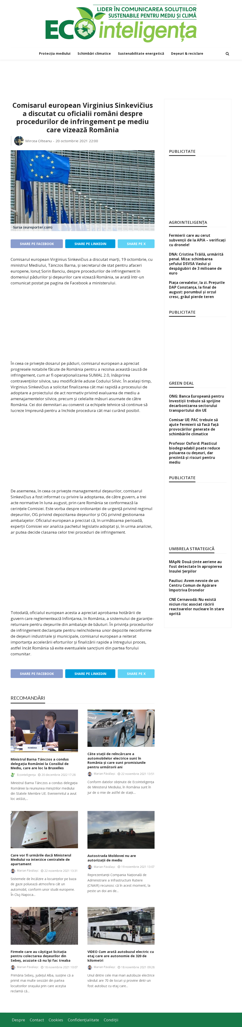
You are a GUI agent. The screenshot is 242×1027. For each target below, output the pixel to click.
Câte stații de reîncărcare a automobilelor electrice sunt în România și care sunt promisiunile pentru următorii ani (116, 760)
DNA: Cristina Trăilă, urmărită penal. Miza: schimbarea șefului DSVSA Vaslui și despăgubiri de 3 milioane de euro (196, 263)
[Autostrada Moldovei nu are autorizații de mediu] (121, 830)
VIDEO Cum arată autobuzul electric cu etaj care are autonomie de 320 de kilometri (120, 956)
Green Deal (181, 383)
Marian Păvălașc (104, 774)
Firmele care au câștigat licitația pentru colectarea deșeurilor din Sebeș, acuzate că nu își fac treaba (40, 956)
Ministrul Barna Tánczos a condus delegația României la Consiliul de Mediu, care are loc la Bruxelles (40, 763)
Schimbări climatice (94, 53)
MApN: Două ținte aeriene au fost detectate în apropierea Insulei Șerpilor (195, 566)
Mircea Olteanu (38, 140)
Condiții (111, 1020)
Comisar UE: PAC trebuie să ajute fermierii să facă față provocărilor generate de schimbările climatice (194, 426)
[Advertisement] (121, 75)
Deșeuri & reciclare (187, 53)
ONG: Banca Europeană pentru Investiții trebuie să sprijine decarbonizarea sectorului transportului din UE (196, 403)
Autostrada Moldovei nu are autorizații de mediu (111, 858)
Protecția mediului (54, 53)
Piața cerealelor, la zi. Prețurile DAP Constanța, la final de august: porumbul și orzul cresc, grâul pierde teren (197, 289)
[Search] (227, 53)
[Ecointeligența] (121, 23)
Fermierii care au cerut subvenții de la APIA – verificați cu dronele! (197, 240)
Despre (18, 1020)
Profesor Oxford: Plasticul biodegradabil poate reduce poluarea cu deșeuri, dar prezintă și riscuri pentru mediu (194, 453)
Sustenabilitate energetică (141, 53)
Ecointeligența (26, 775)
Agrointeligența (188, 222)
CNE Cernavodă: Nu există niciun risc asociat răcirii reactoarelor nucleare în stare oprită (196, 606)
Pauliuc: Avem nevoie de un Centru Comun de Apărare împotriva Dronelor (194, 585)
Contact (37, 1020)
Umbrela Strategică (191, 548)
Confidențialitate (83, 1020)
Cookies (56, 1020)
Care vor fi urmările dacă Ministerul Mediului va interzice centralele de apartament (41, 859)
